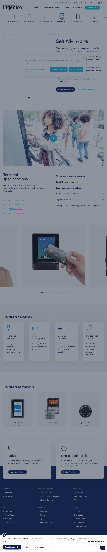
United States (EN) (12, 547)
